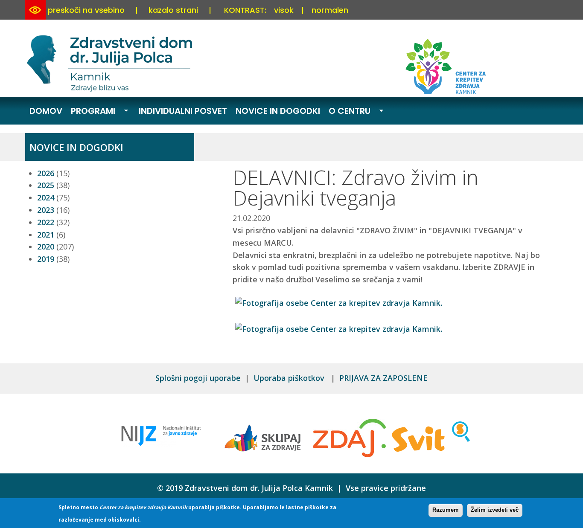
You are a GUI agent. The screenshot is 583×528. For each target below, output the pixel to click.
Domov (45, 111)
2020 (45, 246)
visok (284, 10)
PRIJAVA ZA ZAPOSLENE (383, 378)
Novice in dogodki (278, 111)
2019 (45, 259)
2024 (45, 197)
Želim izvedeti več (495, 510)
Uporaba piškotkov (290, 378)
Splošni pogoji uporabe (198, 378)
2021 (45, 234)
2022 (45, 222)
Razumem (445, 510)
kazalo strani (173, 10)
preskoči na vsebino (86, 10)
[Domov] (111, 90)
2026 (45, 173)
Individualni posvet (183, 111)
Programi (91, 112)
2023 (45, 210)
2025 (45, 185)
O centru (347, 112)
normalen (330, 10)
